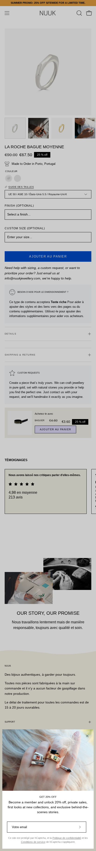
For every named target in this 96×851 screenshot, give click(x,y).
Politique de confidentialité (66, 838)
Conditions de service (33, 841)
